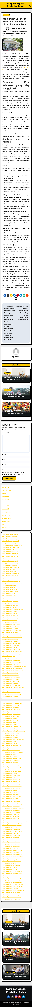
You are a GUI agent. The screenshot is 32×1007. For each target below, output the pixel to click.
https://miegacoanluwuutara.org (11, 844)
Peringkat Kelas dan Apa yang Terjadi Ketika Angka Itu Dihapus (16, 376)
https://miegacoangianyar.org (10, 679)
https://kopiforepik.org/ (8, 569)
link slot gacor (6, 521)
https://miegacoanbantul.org (10, 792)
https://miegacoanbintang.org (10, 814)
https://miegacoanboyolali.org (10, 733)
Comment (5, 433)
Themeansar (15, 1004)
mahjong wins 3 (6, 512)
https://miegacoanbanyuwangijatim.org (13, 784)
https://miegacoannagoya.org (10, 683)
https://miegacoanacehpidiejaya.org (12, 871)
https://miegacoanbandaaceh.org (11, 767)
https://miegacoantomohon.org (11, 775)
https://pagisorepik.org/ (8, 549)
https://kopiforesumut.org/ (9, 539)
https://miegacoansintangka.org (11, 816)
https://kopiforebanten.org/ (10, 534)
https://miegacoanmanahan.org (11, 801)
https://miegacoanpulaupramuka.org (12, 609)
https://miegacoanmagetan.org (11, 835)
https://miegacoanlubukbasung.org (12, 662)
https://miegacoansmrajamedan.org (12, 899)
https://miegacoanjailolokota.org (11, 869)
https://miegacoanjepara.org (10, 737)
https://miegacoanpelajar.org (10, 722)
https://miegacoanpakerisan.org (11, 892)
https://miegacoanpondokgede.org (12, 651)
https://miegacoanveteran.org (10, 716)
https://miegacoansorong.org (10, 675)
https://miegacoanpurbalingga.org (11, 726)
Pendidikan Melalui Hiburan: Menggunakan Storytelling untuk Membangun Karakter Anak (22, 312)
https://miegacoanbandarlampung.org (13, 670)
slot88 (4, 493)
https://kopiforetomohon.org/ (10, 573)
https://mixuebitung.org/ (9, 543)
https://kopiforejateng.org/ (9, 536)
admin (13, 28)
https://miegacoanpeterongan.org (11, 712)
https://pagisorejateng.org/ (10, 565)
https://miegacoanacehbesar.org (11, 842)
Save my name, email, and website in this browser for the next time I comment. (13, 473)
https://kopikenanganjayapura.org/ (12, 545)
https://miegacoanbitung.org (10, 777)
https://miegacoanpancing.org (10, 798)
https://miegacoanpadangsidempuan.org (13, 731)
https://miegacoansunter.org (10, 756)
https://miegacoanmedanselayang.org (13, 687)
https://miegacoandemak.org (10, 876)
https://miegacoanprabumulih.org (11, 611)
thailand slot (5, 496)
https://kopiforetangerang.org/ (11, 547)
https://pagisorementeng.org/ (10, 556)
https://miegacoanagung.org (10, 615)
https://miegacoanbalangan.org (11, 794)
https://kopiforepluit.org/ (9, 571)
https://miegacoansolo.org (9, 718)
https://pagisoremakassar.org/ (10, 551)
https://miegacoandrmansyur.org (11, 897)
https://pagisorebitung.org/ (10, 561)
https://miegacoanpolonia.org (10, 705)
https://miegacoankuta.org (9, 724)
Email (4, 459)
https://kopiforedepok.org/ (9, 585)
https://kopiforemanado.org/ (10, 591)
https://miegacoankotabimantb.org (12, 637)
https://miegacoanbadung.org (10, 837)
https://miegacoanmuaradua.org (11, 664)
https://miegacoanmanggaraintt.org (12, 831)
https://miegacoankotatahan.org (11, 624)
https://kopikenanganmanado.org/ (12, 583)
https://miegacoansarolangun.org (11, 878)
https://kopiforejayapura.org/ (10, 541)
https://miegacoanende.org (9, 613)
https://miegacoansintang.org (10, 607)
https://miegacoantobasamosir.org (11, 846)
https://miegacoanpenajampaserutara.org (14, 666)
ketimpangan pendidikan (11, 31)
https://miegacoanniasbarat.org (11, 833)
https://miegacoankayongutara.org (12, 804)
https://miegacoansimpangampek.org (12, 856)
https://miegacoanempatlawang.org (12, 854)
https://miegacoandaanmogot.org (11, 758)
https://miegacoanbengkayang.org (12, 882)
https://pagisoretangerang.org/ (11, 581)
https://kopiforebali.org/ (9, 587)
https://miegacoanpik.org (9, 656)
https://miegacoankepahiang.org (11, 779)
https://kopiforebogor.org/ (9, 589)
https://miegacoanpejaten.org (10, 765)
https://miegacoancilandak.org (10, 773)
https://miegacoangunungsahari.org (12, 886)
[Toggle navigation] (2, 5)
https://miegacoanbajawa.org (10, 818)
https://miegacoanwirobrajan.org (11, 692)
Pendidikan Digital (20, 33)
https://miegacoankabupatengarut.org (13, 739)
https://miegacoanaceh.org (9, 620)
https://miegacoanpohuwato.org (11, 806)
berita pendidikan (10, 972)
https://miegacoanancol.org (10, 888)
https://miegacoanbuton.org (10, 848)
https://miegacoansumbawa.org (11, 865)
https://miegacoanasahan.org (10, 852)
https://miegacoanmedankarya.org (12, 703)
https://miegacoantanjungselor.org (12, 668)
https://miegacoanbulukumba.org (11, 812)
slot (3, 524)
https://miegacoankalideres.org (11, 649)
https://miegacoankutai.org (9, 867)
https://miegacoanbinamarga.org (11, 630)
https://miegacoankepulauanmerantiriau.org (14, 821)
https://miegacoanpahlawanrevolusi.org (13, 890)
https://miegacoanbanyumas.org (11, 810)
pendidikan (6, 15)
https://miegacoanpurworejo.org (11, 863)
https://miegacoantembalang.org (11, 694)
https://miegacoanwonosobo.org (11, 626)
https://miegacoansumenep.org (11, 788)
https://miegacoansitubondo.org (11, 781)
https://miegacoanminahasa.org (11, 677)
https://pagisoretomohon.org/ (10, 559)
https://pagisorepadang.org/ (10, 563)
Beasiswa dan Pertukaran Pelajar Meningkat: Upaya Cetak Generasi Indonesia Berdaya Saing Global (15, 976)
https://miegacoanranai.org (9, 622)
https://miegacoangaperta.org (10, 690)
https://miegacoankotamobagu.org (12, 823)
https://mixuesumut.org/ (9, 595)
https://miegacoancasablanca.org (11, 771)
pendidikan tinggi (8, 35)
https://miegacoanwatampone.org (11, 859)
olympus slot (5, 503)
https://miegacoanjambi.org (10, 673)
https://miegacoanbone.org (9, 754)
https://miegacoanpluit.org (9, 658)
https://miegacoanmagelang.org (11, 709)
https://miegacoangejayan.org (10, 601)
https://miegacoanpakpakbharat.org (12, 873)
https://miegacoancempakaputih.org (12, 884)
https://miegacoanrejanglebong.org (12, 850)
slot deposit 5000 (7, 490)
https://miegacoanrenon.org (10, 605)
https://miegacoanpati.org (9, 790)
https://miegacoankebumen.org (11, 750)
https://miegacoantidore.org (10, 618)
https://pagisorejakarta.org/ (10, 553)
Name (4, 454)
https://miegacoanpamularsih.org (11, 714)
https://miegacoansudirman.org (11, 760)
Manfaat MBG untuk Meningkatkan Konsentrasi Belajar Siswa (15, 393)
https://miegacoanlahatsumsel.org (12, 786)
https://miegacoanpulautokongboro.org (13, 808)
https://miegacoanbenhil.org (10, 639)
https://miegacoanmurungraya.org (12, 825)
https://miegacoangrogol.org (10, 647)
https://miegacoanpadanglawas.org (12, 729)
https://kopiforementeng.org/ (10, 567)
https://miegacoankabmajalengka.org (12, 752)
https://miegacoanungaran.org (10, 741)
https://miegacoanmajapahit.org (11, 696)
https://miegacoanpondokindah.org (12, 645)
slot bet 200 (5, 506)
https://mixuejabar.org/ (8, 593)
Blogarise (24, 1002)
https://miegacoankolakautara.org (11, 660)
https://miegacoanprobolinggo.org (11, 745)
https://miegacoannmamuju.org (11, 829)
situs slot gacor (6, 518)
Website (4, 465)
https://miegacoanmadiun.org (10, 895)
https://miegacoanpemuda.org (10, 603)
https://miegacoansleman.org (10, 681)
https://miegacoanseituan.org (10, 707)
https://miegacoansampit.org (10, 735)
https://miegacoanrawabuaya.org (11, 643)
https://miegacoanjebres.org (10, 720)
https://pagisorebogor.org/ (9, 579)
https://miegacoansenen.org (10, 632)
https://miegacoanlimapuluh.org (11, 880)
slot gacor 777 (6, 499)
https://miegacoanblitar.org (9, 743)
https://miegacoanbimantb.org (10, 827)
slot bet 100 (5, 487)
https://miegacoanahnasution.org (11, 599)
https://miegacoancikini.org (10, 641)
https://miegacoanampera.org (10, 628)
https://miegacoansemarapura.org (11, 748)
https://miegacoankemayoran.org (11, 634)
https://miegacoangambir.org (10, 769)
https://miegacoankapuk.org (10, 762)
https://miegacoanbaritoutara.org (11, 861)
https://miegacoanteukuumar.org (11, 796)
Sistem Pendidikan (19, 35)
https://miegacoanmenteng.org (11, 654)
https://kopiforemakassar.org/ (10, 575)
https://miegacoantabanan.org (10, 840)
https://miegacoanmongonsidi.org (11, 685)
